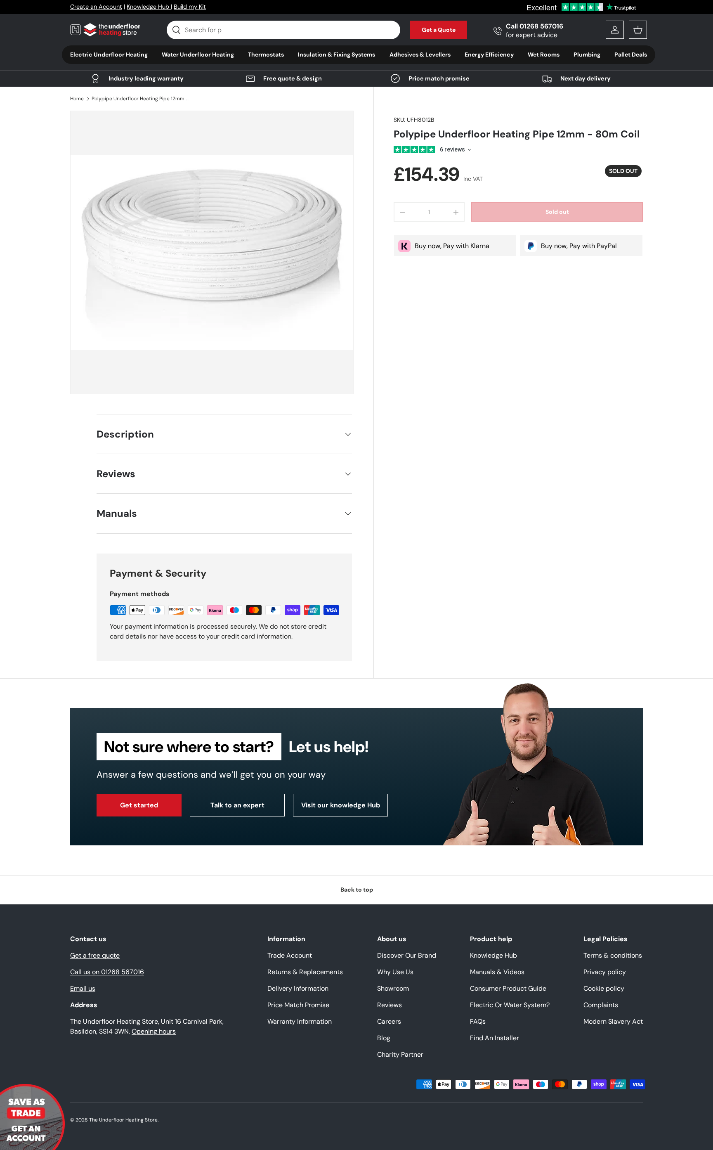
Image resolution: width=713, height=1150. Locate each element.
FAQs (478, 1021)
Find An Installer (494, 1038)
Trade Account (289, 955)
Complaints (600, 1005)
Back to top (356, 889)
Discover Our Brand (406, 955)
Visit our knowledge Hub (340, 805)
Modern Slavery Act (613, 1021)
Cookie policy (603, 988)
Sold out (557, 212)
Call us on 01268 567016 (107, 972)
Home (77, 98)
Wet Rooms (544, 54)
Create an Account (96, 6)
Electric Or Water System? (510, 1005)
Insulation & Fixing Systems (336, 54)
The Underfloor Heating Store (123, 1120)
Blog (383, 1038)
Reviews (389, 1005)
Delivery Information (297, 988)
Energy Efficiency (489, 54)
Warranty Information (299, 1021)
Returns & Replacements (305, 972)
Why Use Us (395, 972)
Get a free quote (95, 955)
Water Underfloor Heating (198, 54)
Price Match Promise (298, 1005)
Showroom (393, 988)
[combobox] (284, 30)
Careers (389, 1021)
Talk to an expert (237, 805)
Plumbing (587, 54)
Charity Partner (400, 1054)
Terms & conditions (612, 955)
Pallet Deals (630, 54)
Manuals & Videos (497, 972)
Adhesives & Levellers (420, 54)
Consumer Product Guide (508, 988)
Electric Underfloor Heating (109, 54)
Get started (139, 805)
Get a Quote (439, 29)
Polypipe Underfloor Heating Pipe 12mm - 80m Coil (141, 98)
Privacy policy (604, 972)
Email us (82, 988)
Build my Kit (190, 6)
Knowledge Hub (149, 6)
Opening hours (154, 1031)
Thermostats (266, 54)
